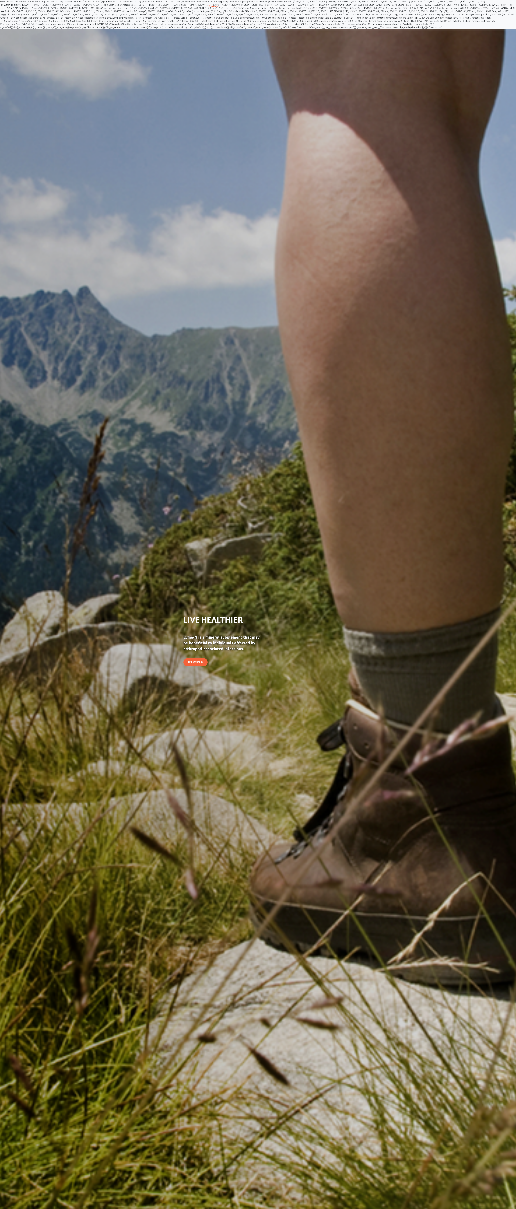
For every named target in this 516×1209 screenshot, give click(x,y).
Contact (289, 6)
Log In (317, 6)
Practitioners (272, 6)
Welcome (213, 6)
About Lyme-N (229, 6)
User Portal (302, 6)
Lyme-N (188, 5)
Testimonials (246, 6)
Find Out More (195, 662)
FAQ (259, 6)
